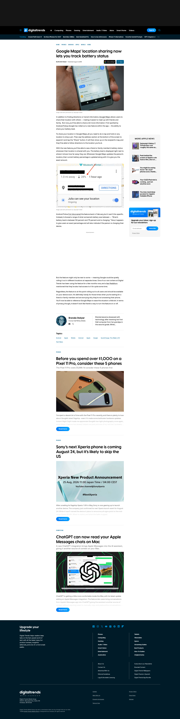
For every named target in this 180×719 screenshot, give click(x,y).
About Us (101, 664)
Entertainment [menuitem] (88, 30)
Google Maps (104, 117)
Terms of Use (96, 703)
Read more (63, 429)
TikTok (110, 626)
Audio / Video (102, 645)
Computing (102, 638)
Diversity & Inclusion (98, 699)
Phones (100, 634)
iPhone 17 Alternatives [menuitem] (116, 37)
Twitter (102, 626)
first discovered (74, 214)
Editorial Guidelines (104, 674)
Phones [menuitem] (68, 30)
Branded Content (139, 667)
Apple (66, 338)
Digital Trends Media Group (31, 711)
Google (95, 338)
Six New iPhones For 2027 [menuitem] (52, 37)
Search (159, 30)
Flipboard (123, 626)
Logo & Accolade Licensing (106, 677)
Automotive (102, 655)
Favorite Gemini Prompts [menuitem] (134, 37)
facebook (69, 324)
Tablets (136, 634)
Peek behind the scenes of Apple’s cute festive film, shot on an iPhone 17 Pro (148, 158)
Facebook (94, 626)
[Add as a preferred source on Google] (109, 62)
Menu (20, 30)
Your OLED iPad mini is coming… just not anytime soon (148, 182)
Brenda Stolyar (62, 62)
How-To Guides (139, 652)
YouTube (106, 626)
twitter (73, 324)
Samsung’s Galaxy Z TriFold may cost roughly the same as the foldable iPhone (148, 146)
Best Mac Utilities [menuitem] (68, 37)
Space (136, 641)
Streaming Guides (140, 645)
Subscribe (152, 228)
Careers (95, 691)
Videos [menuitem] (131, 30)
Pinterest (114, 626)
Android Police (62, 126)
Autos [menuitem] (112, 30)
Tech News (59, 342)
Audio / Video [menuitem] (101, 30)
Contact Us (101, 667)
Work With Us (96, 695)
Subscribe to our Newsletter (143, 664)
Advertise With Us (103, 670)
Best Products (139, 648)
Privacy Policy (136, 233)
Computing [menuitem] (58, 30)
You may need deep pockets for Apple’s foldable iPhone (147, 194)
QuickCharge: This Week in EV (110, 338)
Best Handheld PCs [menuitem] (82, 37)
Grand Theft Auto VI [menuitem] (35, 37)
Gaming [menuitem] (77, 30)
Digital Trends (31, 33)
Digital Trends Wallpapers (142, 670)
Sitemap (131, 699)
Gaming (100, 641)
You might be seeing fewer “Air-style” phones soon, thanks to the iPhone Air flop (148, 171)
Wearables (138, 638)
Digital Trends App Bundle (142, 677)
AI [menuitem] (51, 30)
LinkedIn (119, 626)
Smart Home (102, 648)
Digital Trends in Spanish (142, 674)
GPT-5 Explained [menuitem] (150, 37)
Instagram (98, 626)
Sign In (151, 30)
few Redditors (112, 283)
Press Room (132, 695)
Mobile (73, 338)
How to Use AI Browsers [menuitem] (99, 37)
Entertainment (103, 652)
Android (58, 338)
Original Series (139, 655)
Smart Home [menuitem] (121, 30)
